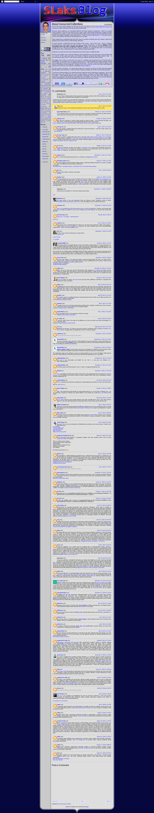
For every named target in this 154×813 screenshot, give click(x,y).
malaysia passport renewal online (66, 323)
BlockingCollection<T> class (96, 35)
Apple (49, 57)
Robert (59, 571)
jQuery (43, 96)
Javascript (44, 95)
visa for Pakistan (93, 414)
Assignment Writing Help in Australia (81, 707)
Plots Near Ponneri (58, 760)
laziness (44, 99)
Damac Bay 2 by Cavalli (82, 626)
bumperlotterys (61, 311)
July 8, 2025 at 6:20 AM (105, 624)
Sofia (58, 669)
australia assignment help (75, 262)
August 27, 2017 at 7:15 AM (104, 145)
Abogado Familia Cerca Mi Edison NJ (62, 462)
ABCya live (55, 431)
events (47, 85)
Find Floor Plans (61, 215)
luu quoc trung (61, 135)
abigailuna (60, 482)
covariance (43, 78)
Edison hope (60, 413)
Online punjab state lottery (69, 314)
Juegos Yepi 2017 (64, 140)
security (44, 111)
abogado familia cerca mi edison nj (68, 554)
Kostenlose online (98, 180)
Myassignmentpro (62, 592)
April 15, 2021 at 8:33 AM (104, 284)
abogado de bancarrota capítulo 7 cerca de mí (93, 541)
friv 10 (59, 145)
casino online (60, 399)
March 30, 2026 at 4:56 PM (104, 688)
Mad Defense (56, 426)
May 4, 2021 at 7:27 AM (105, 303)
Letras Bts (55, 219)
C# (49, 67)
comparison (46, 75)
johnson (59, 453)
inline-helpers (47, 91)
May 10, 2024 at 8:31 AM (104, 558)
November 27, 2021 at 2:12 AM (103, 365)
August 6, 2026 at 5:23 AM (104, 712)
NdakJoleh (60, 198)
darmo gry (69, 179)
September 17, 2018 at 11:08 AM (102, 189)
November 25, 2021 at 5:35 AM (103, 358)
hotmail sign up (58, 131)
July (43, 144)
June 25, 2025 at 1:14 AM (104, 603)
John (58, 231)
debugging (45, 81)
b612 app (98, 123)
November (45, 134)
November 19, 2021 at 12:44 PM (102, 347)
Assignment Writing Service (64, 435)
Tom (58, 326)
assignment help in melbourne (61, 263)
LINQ (49, 99)
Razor (43, 108)
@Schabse (43, 40)
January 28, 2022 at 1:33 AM (103, 397)
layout (49, 97)
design (48, 82)
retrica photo (80, 123)
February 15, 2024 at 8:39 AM (103, 498)
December (45, 131)
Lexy (54, 194)
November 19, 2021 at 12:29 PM (102, 339)
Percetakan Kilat (57, 166)
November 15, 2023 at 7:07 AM (103, 472)
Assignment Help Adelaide (60, 264)
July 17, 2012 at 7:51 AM (104, 94)
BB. (58, 170)
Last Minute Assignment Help (68, 683)
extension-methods (45, 87)
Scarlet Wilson (61, 422)
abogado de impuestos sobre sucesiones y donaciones (90, 567)
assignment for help (62, 640)
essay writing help (97, 270)
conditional (45, 77)
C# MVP (43, 34)
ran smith (59, 318)
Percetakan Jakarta (62, 160)
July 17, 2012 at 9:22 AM (104, 106)
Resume (43, 42)
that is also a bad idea (86, 64)
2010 (44, 162)
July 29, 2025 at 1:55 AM (104, 631)
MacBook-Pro (46, 100)
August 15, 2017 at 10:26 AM (103, 135)
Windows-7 (43, 120)
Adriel (58, 530)
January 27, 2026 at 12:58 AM (103, 669)
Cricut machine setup (101, 582)
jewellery (59, 295)
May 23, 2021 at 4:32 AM (104, 318)
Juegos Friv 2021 (106, 139)
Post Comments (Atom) (65, 804)
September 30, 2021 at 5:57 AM (103, 326)
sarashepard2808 (61, 243)
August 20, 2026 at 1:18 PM (104, 736)
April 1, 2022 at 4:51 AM (105, 404)
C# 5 (47, 69)
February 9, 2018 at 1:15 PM (104, 160)
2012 (44, 127)
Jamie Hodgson (61, 277)
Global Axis (60, 603)
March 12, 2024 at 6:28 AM (104, 505)
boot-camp (43, 64)
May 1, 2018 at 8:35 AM (105, 170)
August (44, 141)
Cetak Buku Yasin (77, 166)
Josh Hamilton (61, 694)
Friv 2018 (107, 137)
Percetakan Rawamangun (89, 166)
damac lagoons (83, 619)
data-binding (46, 79)
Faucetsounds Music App (63, 467)
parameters (45, 106)
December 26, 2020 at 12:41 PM (103, 268)
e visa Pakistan (104, 392)
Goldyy (59, 268)
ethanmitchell (60, 631)
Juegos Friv (101, 137)
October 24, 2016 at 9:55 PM (103, 118)
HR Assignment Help (71, 596)
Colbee (59, 704)
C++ (42, 71)
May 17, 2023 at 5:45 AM (104, 453)
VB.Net (47, 118)
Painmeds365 (60, 339)
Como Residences (83, 605)
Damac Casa (79, 612)
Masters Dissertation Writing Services (83, 408)
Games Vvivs (84, 181)
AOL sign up (60, 127)
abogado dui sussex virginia (69, 516)
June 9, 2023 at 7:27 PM (105, 467)
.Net (44, 55)
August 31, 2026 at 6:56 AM (104, 753)
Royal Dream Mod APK (62, 671)
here (64, 289)
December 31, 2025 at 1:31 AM (103, 655)
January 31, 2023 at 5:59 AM (103, 435)
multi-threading (45, 102)
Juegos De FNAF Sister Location (91, 138)
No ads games (80, 182)
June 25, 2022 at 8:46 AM (104, 413)
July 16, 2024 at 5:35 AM (104, 571)
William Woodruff (61, 404)
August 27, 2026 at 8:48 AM (104, 745)
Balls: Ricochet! (57, 430)
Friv (69, 149)
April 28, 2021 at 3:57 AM (104, 295)
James (58, 545)
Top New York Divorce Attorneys (72, 487)
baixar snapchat (57, 123)
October (44, 136)
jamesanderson (61, 472)
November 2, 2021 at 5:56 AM (103, 333)
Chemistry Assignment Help (85, 748)
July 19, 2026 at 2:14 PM (105, 704)
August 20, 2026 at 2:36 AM (104, 721)
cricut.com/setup (97, 587)
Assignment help (61, 721)
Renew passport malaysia (64, 299)
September (45, 139)
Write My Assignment (79, 739)
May (43, 149)
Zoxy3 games (63, 431)
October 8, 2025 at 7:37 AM (104, 640)
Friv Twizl (73, 138)
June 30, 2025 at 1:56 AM (104, 610)
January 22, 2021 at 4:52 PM (104, 277)
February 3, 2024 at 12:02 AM (103, 491)
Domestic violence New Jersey (61, 478)
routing (48, 109)
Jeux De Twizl (79, 138)
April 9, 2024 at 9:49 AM (105, 545)
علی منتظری (60, 234)
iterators (46, 93)
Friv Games (84, 147)
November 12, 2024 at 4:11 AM (103, 592)
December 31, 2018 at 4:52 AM (103, 205)
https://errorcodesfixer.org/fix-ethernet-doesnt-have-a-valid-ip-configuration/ (77, 208)
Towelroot (59, 205)
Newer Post (55, 801)
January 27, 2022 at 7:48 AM (103, 388)
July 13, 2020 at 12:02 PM (104, 223)
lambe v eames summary (104, 660)
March (44, 153)
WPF (49, 120)
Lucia (58, 519)
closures (48, 74)
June (43, 146)
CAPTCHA (43, 74)
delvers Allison (61, 388)
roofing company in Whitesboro (66, 308)
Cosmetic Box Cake (58, 429)
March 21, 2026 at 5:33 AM (104, 677)
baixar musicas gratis (89, 123)
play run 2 (64, 123)
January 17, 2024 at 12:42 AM (103, 482)
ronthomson (60, 333)
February (44, 156)
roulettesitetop (61, 380)
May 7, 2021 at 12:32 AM (104, 311)
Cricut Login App (61, 580)
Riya (58, 753)
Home (82, 801)
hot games (102, 179)
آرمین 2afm (56, 239)
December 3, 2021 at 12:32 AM (103, 370)
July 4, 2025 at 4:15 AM (105, 617)
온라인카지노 (61, 384)
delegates (43, 82)
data (49, 78)
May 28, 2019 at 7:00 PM (104, 215)
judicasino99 (60, 397)
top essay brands (76, 279)
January (44, 158)
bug (49, 64)
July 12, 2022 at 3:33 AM (104, 422)
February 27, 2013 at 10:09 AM (103, 111)
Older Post (109, 801)
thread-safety (44, 114)
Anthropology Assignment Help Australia (68, 642)
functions (46, 88)
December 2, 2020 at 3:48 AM (103, 257)
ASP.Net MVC (45, 60)
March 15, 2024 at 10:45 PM (104, 519)
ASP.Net (45, 59)
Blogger (87, 806)
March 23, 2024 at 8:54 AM (104, 530)
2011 (44, 129)
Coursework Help (82, 716)
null (42, 103)
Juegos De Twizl (73, 140)
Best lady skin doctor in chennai (61, 636)
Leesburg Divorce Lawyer (59, 463)
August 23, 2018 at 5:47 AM (104, 177)
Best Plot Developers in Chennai (61, 758)
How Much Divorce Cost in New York (86, 574)
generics (43, 90)
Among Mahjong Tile (58, 428)
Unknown (59, 118)
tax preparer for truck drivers (60, 701)
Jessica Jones (60, 257)
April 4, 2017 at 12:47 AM (104, 127)
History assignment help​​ (63, 724)
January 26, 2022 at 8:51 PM (104, 380)
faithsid (59, 370)
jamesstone (60, 655)
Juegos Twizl (56, 140)
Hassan (59, 688)
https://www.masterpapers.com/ (69, 227)
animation (43, 57)
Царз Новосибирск (62, 111)
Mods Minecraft (74, 216)
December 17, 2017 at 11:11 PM (103, 155)
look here (59, 173)
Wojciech (59, 177)
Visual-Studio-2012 (45, 119)
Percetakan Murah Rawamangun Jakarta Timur (69, 201)
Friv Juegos (66, 216)
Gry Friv (89, 147)
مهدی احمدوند (56, 237)
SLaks (44, 37)
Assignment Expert (62, 438)
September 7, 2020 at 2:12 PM (103, 231)
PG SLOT (59, 491)
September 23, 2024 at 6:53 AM (103, 580)
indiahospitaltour (61, 358)
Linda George (60, 505)
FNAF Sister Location (92, 137)
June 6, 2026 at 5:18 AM (105, 694)
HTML (48, 90)
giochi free (108, 179)
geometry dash (72, 123)
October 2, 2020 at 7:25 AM (104, 243)
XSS (43, 122)
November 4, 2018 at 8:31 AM (103, 198)
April (43, 151)
